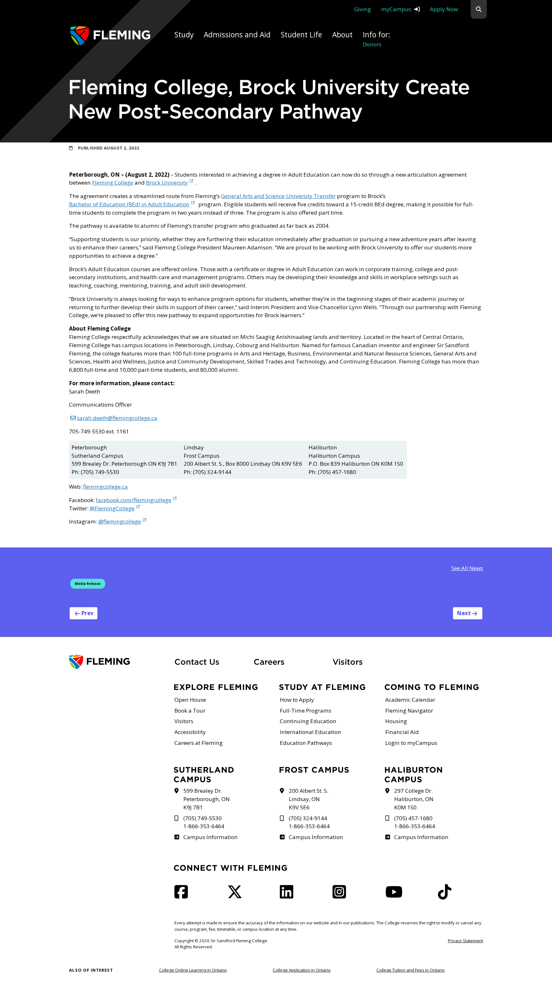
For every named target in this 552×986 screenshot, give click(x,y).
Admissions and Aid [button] (237, 35)
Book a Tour (189, 710)
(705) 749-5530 (202, 818)
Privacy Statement (465, 941)
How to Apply (297, 699)
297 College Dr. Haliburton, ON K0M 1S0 (413, 799)
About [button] (342, 35)
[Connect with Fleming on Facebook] (183, 895)
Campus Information (210, 837)
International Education (310, 732)
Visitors (348, 662)
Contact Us (196, 662)
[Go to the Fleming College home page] (118, 662)
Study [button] (184, 35)
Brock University (167, 182)
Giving (362, 9)
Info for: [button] (376, 39)
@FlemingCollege (112, 508)
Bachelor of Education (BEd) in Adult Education (129, 204)
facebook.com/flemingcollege (133, 500)
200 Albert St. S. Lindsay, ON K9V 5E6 (308, 799)
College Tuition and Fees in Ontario (410, 970)
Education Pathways (306, 742)
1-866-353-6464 (203, 826)
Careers (289, 662)
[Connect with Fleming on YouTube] (395, 895)
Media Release (88, 583)
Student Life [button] (301, 35)
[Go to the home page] (110, 36)
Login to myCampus (411, 742)
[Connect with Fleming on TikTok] (446, 895)
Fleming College (112, 182)
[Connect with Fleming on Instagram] (341, 895)
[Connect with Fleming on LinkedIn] (288, 895)
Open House (190, 699)
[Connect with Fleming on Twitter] (236, 895)
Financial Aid (402, 732)
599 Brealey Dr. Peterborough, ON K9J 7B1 (206, 799)
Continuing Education (308, 721)
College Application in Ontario (302, 970)
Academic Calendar (410, 699)
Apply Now (444, 9)
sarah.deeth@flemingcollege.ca (117, 418)
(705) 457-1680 (413, 818)
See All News (467, 568)
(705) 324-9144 (308, 818)
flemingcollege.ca (105, 486)
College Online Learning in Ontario (193, 970)
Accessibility (190, 732)
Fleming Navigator (409, 710)
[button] (479, 9)
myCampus (396, 9)
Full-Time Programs (305, 710)
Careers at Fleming (198, 742)
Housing (396, 721)
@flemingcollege (119, 521)
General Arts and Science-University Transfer (278, 196)
